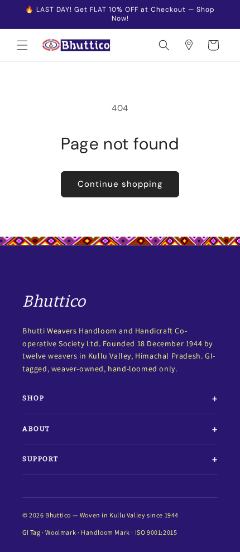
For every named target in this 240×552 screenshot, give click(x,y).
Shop (33, 398)
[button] (22, 45)
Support (40, 459)
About (36, 429)
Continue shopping (120, 184)
